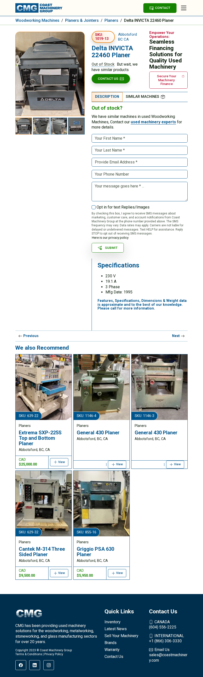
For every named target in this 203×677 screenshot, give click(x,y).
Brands (110, 642)
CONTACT (162, 8)
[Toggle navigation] (184, 8)
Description (107, 97)
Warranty (112, 649)
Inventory (112, 622)
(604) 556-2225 (162, 625)
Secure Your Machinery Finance (166, 80)
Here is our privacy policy (110, 237)
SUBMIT (111, 248)
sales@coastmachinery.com (168, 655)
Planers (111, 20)
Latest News (115, 628)
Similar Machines (142, 97)
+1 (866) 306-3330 (166, 638)
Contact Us (108, 78)
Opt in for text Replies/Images (123, 207)
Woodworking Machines (37, 20)
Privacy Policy (53, 654)
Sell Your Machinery (121, 635)
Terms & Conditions (28, 654)
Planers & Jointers (82, 20)
